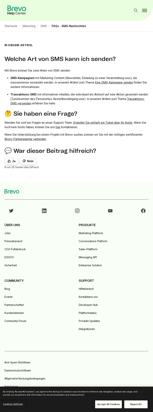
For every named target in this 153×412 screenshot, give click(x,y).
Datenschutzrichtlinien (17, 370)
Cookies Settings (13, 404)
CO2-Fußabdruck (15, 249)
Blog (7, 288)
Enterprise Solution (90, 265)
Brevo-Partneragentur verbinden (25, 139)
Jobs (7, 233)
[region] (76, 399)
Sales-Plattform (88, 249)
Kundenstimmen (14, 312)
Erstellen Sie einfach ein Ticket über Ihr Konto (102, 122)
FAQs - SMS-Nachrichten (69, 26)
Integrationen (87, 329)
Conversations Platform (93, 241)
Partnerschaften (14, 304)
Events (8, 296)
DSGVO (9, 257)
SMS (43, 26)
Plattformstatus (88, 312)
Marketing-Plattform (91, 233)
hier (58, 127)
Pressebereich (13, 241)
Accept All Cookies (108, 404)
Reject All (135, 404)
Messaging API (88, 257)
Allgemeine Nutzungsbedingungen (24, 378)
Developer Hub (88, 304)
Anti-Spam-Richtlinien (17, 362)
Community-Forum (15, 320)
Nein (30, 161)
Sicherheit (10, 265)
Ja (13, 161)
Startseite (10, 26)
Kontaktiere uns (88, 296)
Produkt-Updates (89, 320)
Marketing (28, 26)
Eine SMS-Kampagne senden (114, 82)
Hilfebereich (86, 288)
